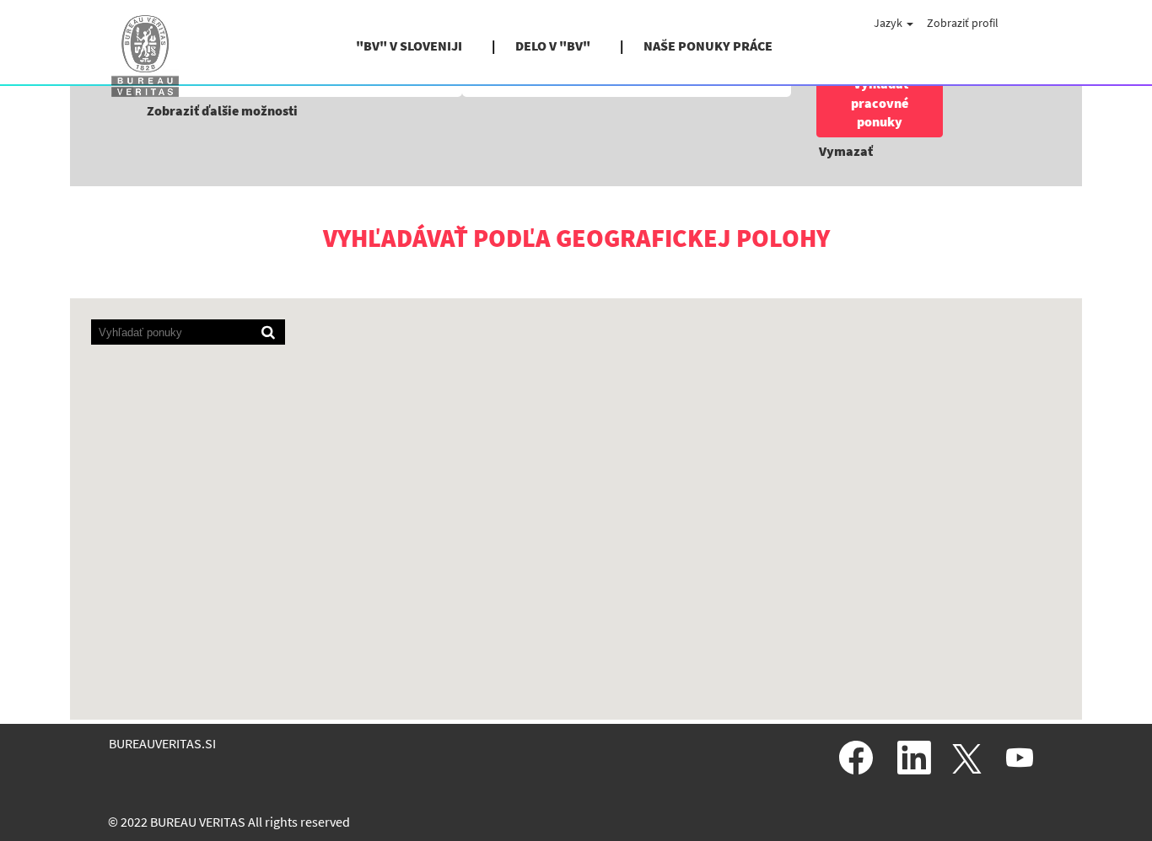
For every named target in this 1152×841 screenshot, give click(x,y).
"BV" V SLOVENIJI (409, 45)
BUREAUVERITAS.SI (162, 743)
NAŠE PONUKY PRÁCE (707, 45)
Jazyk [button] (889, 22)
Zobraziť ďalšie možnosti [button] (222, 110)
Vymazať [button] (846, 150)
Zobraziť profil (963, 22)
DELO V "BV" (552, 45)
